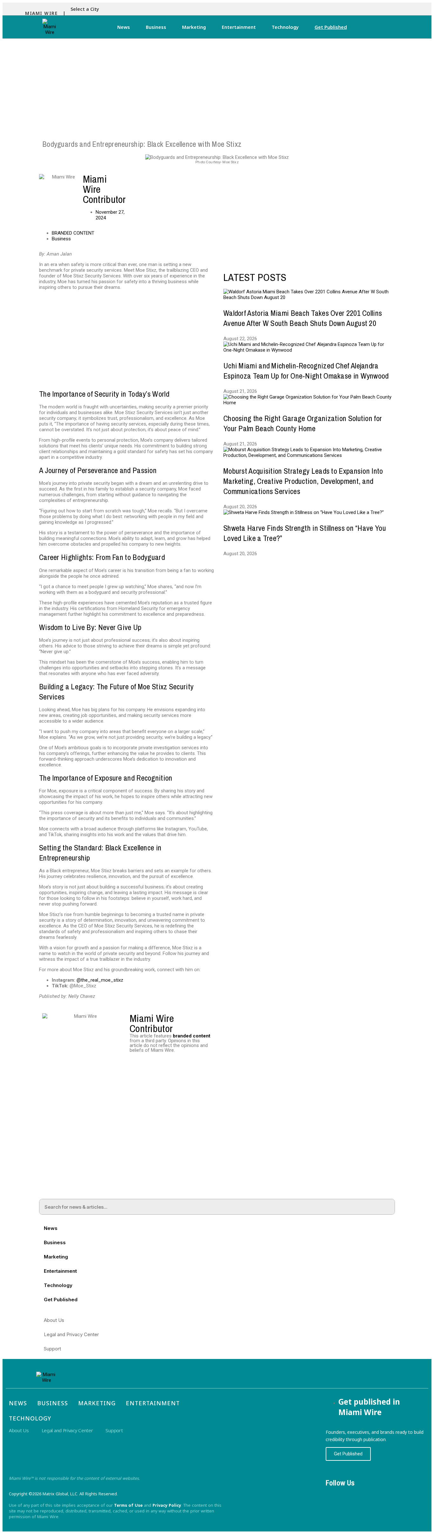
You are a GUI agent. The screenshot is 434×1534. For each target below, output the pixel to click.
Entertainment (239, 27)
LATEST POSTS (255, 277)
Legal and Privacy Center (71, 1334)
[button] (86, 9)
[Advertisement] (217, 86)
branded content (191, 1036)
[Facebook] (334, 1494)
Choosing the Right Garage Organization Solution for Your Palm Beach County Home (302, 423)
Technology (285, 27)
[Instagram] (351, 1494)
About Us (54, 1320)
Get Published (331, 27)
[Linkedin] (369, 1494)
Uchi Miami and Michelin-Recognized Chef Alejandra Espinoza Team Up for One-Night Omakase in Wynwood (306, 371)
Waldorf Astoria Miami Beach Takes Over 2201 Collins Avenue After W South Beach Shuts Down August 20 (302, 318)
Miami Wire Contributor (152, 1023)
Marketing (194, 27)
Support (52, 1349)
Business (156, 27)
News (123, 27)
